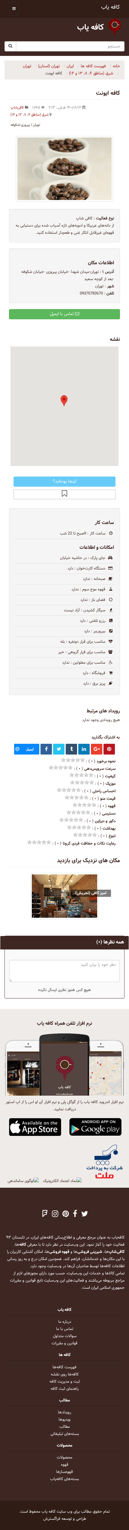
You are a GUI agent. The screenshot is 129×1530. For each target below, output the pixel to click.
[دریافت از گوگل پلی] (96, 1127)
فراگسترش (51, 1519)
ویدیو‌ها (64, 1419)
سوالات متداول (64, 1336)
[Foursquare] (45, 1214)
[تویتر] (84, 1214)
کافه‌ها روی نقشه (65, 1374)
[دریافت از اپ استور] (35, 1127)
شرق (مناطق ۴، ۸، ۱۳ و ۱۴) (29, 115)
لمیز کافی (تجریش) (90, 893)
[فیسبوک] (75, 1214)
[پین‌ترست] (65, 1214)
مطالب (64, 1427)
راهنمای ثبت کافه (65, 1389)
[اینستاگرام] (55, 1214)
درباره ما (64, 1322)
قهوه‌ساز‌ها (64, 1472)
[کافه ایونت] (64, 168)
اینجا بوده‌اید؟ (64, 481)
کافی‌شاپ (17, 108)
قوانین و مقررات (64, 1343)
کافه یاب (110, 7)
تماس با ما (64, 1329)
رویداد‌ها (64, 1412)
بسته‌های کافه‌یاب (64, 1479)
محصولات (64, 1457)
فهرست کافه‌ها (64, 1367)
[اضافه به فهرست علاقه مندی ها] (64, 494)
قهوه (64, 1465)
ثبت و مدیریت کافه (65, 1381)
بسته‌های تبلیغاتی (64, 1434)
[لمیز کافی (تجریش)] (64, 896)
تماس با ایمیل (62, 314)
